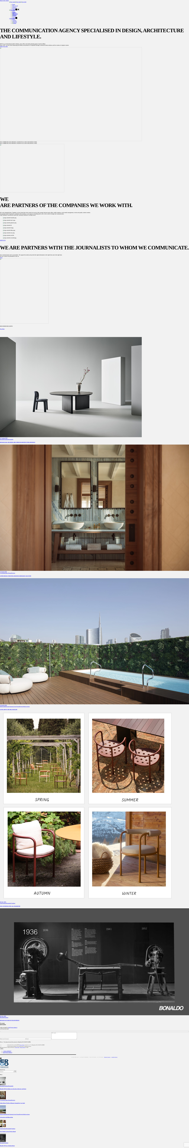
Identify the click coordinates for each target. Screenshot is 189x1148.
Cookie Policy (114, 1057)
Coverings (2, 573)
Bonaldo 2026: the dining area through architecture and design (17, 442)
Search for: (2, 1069)
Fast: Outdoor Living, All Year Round (10, 906)
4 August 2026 (3, 571)
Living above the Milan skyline (8, 709)
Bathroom (2, 706)
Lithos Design (8, 573)
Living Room (16, 706)
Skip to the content (4, 0)
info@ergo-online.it (12, 1027)
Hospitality (10, 439)
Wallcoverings (26, 706)
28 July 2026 (3, 902)
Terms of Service (22, 1047)
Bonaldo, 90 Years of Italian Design (9, 1020)
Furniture (6, 439)
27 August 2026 (3, 438)
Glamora (11, 706)
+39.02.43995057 (7, 1051)
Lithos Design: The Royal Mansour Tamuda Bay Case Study (15, 576)
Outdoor (13, 903)
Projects (13, 573)
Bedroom (7, 706)
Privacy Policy (17, 1047)
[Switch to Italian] (14, 23)
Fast (1, 903)
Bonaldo (2, 439)
